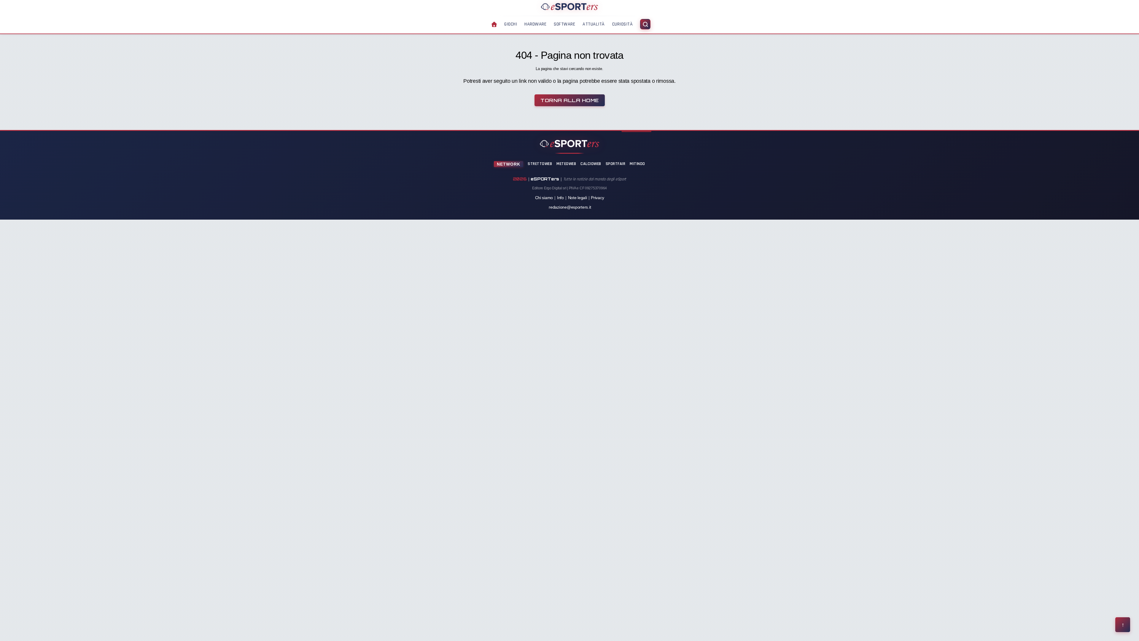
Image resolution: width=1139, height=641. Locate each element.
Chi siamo (544, 197)
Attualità (594, 24)
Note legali (577, 197)
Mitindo (637, 163)
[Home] (569, 6)
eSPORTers (545, 178)
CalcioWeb (590, 163)
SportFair (616, 163)
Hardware (535, 24)
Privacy (597, 197)
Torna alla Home (569, 100)
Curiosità (622, 24)
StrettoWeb (540, 163)
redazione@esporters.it (570, 207)
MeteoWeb (566, 163)
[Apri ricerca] (645, 24)
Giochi (510, 24)
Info (560, 197)
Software (564, 24)
